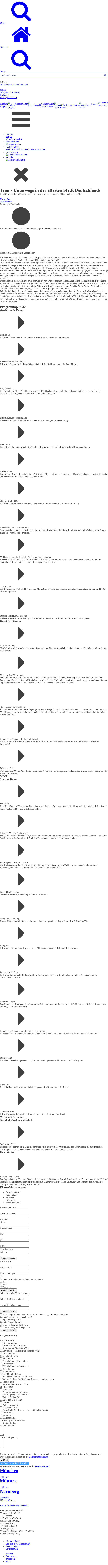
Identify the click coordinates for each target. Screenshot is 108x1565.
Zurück (4, 1258)
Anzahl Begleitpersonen (10, 1305)
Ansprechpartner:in (8, 1207)
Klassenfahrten (21, 104)
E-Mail (3, 1246)
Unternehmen (73, 105)
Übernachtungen (7, 1273)
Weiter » (11, 1500)
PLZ (2, 1234)
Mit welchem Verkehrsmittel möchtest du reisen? (21, 1279)
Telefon (3, 1252)
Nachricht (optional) (9, 1437)
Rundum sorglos (4, 105)
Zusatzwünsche (7, 1425)
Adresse (3, 1219)
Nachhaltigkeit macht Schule (47, 105)
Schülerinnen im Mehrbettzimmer (15, 1293)
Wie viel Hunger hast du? (11, 1322)
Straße (3, 1222)
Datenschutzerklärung (38, 1457)
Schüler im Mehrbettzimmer (12, 1299)
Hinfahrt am (5, 1261)
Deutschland (42, 1466)
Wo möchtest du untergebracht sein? (16, 1317)
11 (7, 1500)
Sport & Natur (6, 1387)
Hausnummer (6, 1228)
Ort (1, 1240)
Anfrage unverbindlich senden (14, 1463)
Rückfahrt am (6, 1267)
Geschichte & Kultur (9, 1356)
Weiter (13, 1258)
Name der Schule (7, 1213)
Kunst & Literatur (8, 1340)
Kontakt (94, 104)
